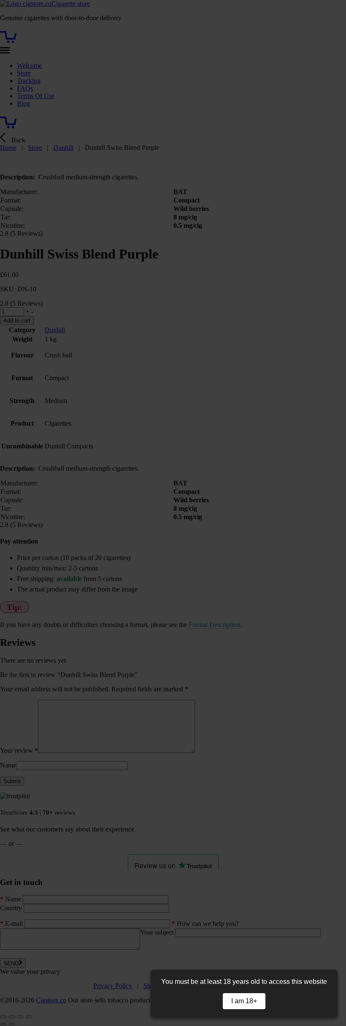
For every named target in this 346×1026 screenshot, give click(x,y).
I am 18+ (244, 1001)
